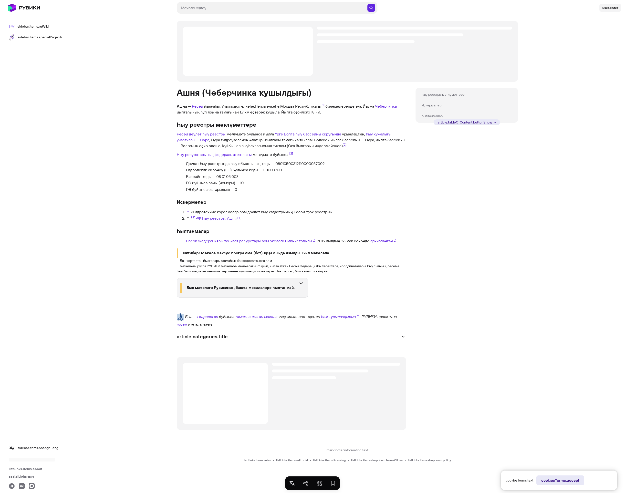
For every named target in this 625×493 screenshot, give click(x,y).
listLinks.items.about (25, 469)
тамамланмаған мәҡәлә (256, 316)
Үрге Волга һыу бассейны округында (308, 134)
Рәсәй (197, 106)
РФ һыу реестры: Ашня (216, 218)
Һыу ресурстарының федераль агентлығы (214, 154)
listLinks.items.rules (257, 460)
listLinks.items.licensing (329, 460)
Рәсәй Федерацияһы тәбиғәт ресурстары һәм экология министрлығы (249, 240)
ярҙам (182, 324)
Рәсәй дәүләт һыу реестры (201, 134)
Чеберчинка (386, 106)
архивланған (381, 240)
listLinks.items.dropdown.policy (429, 460)
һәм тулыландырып (338, 316)
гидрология (207, 316)
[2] (344, 144)
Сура (204, 139)
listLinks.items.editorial (292, 460)
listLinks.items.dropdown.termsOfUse (377, 460)
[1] (323, 105)
